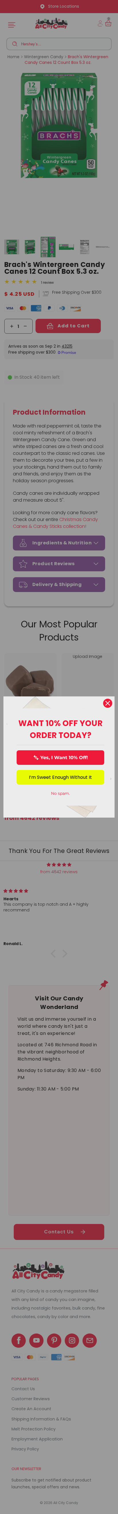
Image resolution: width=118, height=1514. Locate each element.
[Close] (108, 703)
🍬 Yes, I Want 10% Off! (60, 757)
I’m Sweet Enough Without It (60, 777)
